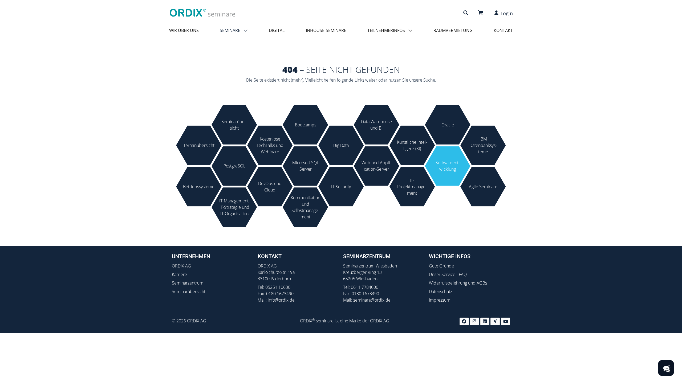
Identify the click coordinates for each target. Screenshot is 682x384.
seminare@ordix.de (372, 300)
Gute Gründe (441, 266)
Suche (429, 80)
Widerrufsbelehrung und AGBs (458, 283)
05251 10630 (277, 287)
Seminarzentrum (187, 283)
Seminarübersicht (188, 291)
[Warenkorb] (481, 13)
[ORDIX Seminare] (202, 12)
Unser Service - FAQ (448, 274)
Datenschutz (440, 291)
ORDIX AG (181, 266)
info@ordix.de (281, 300)
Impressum (439, 300)
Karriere (179, 274)
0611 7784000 (364, 287)
